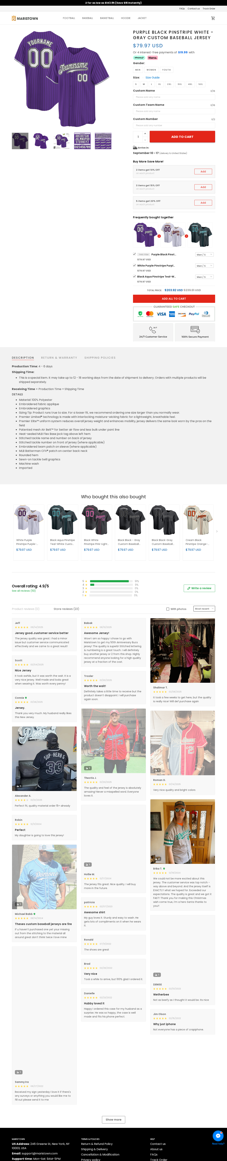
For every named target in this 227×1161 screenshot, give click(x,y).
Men (138, 69)
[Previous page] (15, 79)
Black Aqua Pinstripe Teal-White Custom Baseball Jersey (156, 276)
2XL (169, 84)
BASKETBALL (107, 18)
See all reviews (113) (24, 591)
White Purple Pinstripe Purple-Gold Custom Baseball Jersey (156, 265)
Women (151, 69)
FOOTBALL (69, 18)
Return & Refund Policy (97, 1144)
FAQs (182, 8)
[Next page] (108, 79)
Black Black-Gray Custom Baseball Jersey (162, 542)
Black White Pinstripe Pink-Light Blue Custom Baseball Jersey (95, 542)
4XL (190, 84)
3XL (180, 84)
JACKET (142, 18)
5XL (201, 84)
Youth (166, 69)
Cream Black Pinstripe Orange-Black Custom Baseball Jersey (197, 542)
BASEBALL (87, 18)
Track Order (209, 8)
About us (156, 1149)
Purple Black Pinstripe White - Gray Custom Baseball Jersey (163, 254)
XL (159, 84)
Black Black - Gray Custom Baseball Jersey (129, 542)
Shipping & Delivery (94, 1149)
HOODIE (126, 18)
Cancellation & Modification (100, 1154)
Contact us (194, 8)
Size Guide (153, 78)
